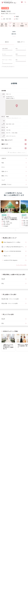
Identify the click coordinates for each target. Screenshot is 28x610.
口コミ (7, 42)
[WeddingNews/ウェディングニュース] (7, 2)
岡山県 (2, 13)
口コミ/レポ (10, 26)
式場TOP (2, 25)
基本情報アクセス (22, 26)
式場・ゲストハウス (10, 13)
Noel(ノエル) (5, 11)
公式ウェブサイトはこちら (11, 136)
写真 (6, 25)
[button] (26, 216)
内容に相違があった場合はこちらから (18, 152)
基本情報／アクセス (6, 184)
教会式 (7, 124)
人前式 (13, 124)
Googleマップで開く (10, 98)
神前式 (10, 124)
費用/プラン (14, 26)
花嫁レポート (21, 42)
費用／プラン (5, 175)
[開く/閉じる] (25, 140)
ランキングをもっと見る (21, 265)
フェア (18, 25)
